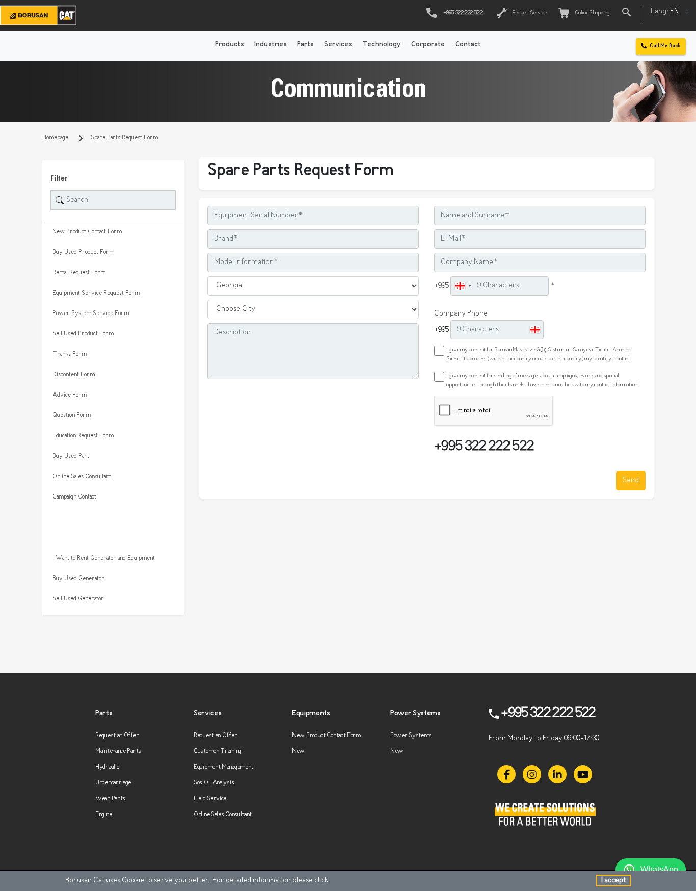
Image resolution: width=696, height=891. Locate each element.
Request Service (529, 13)
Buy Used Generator (78, 578)
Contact (468, 44)
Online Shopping (591, 13)
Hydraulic (107, 767)
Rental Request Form (78, 273)
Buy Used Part (70, 456)
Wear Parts (110, 798)
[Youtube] (583, 774)
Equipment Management (223, 767)
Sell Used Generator (78, 599)
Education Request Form (83, 436)
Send (631, 480)
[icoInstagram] (532, 774)
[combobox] (462, 286)
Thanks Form (69, 354)
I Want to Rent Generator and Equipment (103, 558)
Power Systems (411, 735)
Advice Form (69, 395)
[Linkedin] (557, 774)
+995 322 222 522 (462, 13)
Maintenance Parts (118, 751)
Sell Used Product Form (83, 334)
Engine (103, 814)
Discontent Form (73, 375)
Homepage (55, 138)
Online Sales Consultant (81, 477)
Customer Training (218, 751)
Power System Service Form (90, 313)
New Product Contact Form (87, 232)
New (298, 751)
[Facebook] (506, 774)
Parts (305, 44)
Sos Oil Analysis (214, 782)
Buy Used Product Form (83, 252)
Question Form (71, 415)
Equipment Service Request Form (96, 293)
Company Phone (461, 314)
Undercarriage (113, 782)
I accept (613, 880)
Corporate (428, 44)
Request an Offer (117, 735)
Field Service (210, 798)
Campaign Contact (74, 497)
